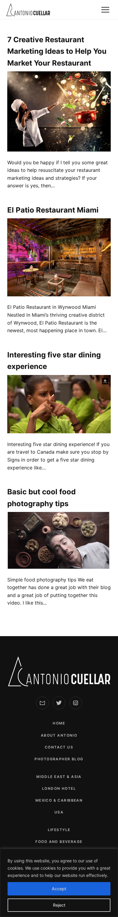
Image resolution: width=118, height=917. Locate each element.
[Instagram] (75, 703)
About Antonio (59, 735)
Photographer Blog (58, 759)
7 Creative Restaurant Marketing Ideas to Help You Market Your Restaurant (57, 51)
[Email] (42, 703)
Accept (59, 888)
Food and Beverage (58, 842)
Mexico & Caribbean (59, 800)
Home (59, 723)
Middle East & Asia (59, 777)
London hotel (59, 788)
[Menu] (105, 9)
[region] (59, 883)
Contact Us (59, 747)
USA (59, 812)
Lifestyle (59, 830)
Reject (59, 905)
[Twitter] (59, 703)
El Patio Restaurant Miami (53, 210)
